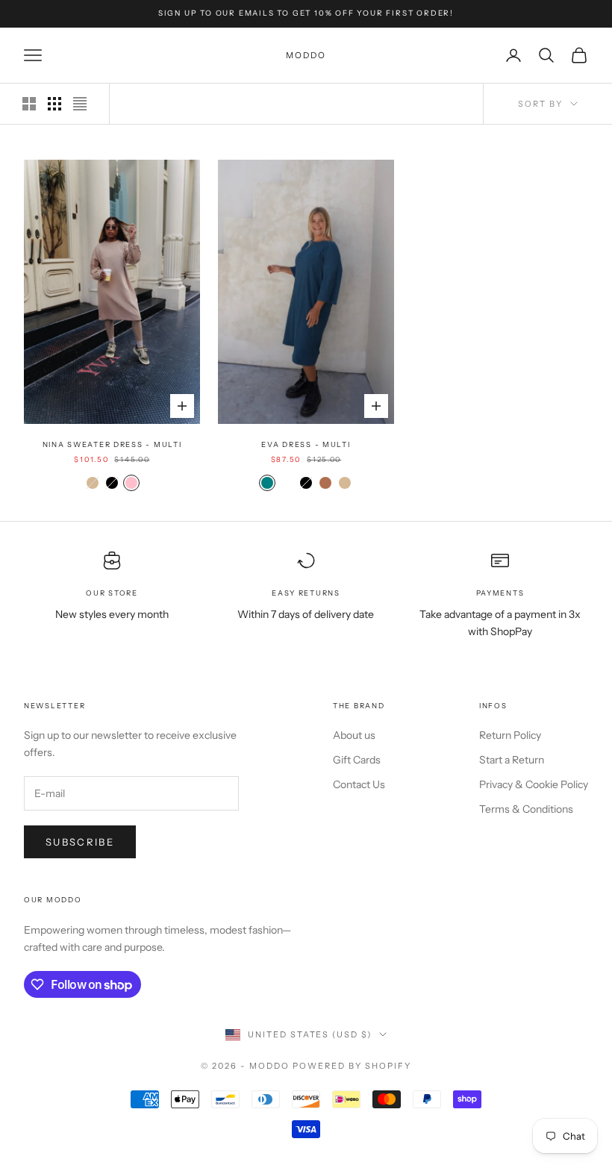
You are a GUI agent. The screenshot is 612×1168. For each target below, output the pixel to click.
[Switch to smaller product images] (54, 104)
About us (354, 735)
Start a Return (511, 759)
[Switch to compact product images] (80, 104)
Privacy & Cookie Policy (533, 784)
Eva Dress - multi (305, 444)
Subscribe (80, 842)
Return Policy (510, 735)
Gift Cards (357, 759)
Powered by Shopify (352, 1066)
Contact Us (359, 784)
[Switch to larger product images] (29, 104)
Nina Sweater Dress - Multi (112, 444)
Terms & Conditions (526, 809)
